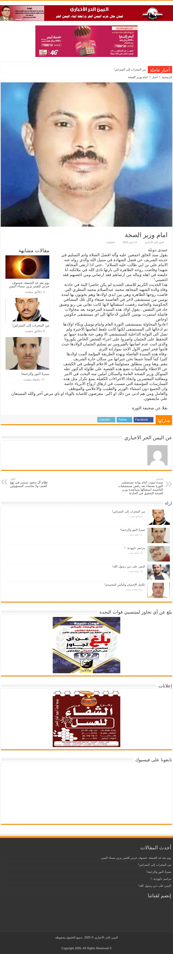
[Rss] (94, 943)
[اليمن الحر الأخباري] (86, 12)
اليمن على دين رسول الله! (128, 566)
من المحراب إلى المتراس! (130, 69)
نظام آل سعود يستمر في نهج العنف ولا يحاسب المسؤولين (29, 483)
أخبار (155, 77)
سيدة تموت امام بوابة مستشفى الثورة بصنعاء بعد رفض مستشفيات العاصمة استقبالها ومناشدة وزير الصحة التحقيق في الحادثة (140, 486)
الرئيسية (167, 77)
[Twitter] (90, 943)
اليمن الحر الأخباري (106, 937)
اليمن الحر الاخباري (154, 242)
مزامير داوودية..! (135, 548)
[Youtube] (85, 943)
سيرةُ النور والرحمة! (35, 374)
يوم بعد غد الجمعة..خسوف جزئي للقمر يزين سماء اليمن (29, 284)
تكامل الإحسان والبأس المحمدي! (125, 584)
